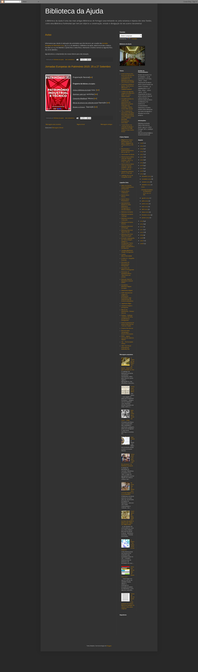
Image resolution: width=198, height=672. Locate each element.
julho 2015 (145, 201)
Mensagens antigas (106, 124)
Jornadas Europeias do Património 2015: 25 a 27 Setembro (78, 66)
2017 (141, 168)
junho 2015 (145, 203)
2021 (141, 157)
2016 (141, 171)
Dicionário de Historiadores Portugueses (125, 264)
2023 (141, 151)
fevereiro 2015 (146, 215)
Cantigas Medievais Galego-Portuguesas (127, 251)
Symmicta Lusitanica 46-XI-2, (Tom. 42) (127, 172)
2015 (141, 174)
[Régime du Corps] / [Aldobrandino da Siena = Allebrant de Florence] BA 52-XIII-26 (127, 143)
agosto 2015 (146, 198)
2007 (141, 240)
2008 (141, 238)
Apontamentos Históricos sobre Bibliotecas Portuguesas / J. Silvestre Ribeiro (126, 206)
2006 (141, 243)
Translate (134, 39)
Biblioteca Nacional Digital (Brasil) (127, 231)
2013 (141, 224)
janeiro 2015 (146, 217)
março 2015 (145, 212)
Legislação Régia (126, 303)
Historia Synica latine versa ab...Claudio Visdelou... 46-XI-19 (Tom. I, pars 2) (127, 159)
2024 (141, 149)
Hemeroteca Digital (126, 290)
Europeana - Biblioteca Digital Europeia (126, 286)
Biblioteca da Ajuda (74, 11)
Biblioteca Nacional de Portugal (127, 227)
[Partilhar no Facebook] (88, 60)
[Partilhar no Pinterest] (90, 60)
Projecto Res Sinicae (127, 328)
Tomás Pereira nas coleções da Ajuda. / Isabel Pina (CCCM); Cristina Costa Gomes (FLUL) (127, 128)
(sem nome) (132, 438)
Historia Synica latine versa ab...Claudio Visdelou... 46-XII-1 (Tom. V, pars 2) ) (127, 166)
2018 (141, 165)
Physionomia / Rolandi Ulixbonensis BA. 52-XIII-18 (127, 150)
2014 (141, 221)
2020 (141, 160)
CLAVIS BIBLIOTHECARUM (126, 255)
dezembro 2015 (146, 176)
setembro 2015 (146, 184)
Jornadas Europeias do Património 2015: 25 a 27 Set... (147, 192)
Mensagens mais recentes (53, 124)
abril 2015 (145, 209)
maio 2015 (145, 206)
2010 (141, 232)
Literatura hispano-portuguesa (127, 306)
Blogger (109, 646)
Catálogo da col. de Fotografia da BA (127, 176)
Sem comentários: (70, 59)
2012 (141, 227)
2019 (141, 163)
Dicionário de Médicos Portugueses (127, 268)
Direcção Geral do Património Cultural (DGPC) (127, 281)
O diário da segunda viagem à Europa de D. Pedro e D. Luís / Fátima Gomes (127, 94)
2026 (141, 143)
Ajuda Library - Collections (125, 192)
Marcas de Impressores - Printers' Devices (127, 311)
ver (91, 77)
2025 (141, 146)
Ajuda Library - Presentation (125, 199)
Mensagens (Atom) (57, 127)
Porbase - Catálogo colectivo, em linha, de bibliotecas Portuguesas (127, 318)
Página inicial (81, 124)
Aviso (48, 34)
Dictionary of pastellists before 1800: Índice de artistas (126, 274)
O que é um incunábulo (132, 389)
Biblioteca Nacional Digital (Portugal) (127, 235)
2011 (141, 229)
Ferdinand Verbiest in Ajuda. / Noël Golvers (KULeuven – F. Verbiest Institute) (127, 87)
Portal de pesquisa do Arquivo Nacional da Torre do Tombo (127, 324)
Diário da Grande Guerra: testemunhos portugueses (127, 187)
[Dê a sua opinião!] (83, 60)
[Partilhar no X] (85, 60)
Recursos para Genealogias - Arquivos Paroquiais (127, 332)
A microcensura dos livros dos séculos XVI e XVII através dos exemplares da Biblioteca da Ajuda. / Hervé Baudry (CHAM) (127, 78)
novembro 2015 (146, 179)
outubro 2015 (146, 182)
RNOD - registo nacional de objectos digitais (127, 337)
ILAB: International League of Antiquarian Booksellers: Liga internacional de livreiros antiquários (127, 297)
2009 (141, 235)
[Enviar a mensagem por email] (81, 60)
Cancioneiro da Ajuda (127, 154)
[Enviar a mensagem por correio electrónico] (77, 59)
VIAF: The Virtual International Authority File (126, 347)
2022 (141, 154)
